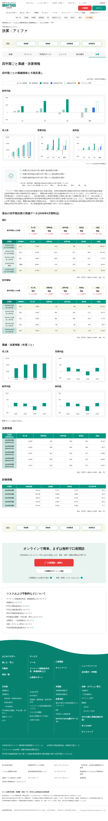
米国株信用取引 (62, 694)
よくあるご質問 (42, 3)
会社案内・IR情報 (57, 3)
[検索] (96, 3)
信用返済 (92, 43)
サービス (45, 13)
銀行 (80, 17)
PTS (3, 720)
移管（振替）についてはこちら (68, 578)
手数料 (36, 13)
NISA (65, 17)
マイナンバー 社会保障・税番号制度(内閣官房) (19, 749)
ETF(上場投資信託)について (17, 606)
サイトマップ (87, 732)
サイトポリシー (33, 778)
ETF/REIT (33, 696)
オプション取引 (87, 698)
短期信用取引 (8, 702)
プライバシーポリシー (61, 778)
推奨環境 (83, 778)
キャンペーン (66, 13)
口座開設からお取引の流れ (39, 578)
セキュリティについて (61, 765)
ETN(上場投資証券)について (17, 610)
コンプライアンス (60, 771)
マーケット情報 (79, 13)
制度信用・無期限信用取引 (13, 698)
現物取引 (5, 690)
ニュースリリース (89, 666)
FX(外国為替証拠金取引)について (19, 628)
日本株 (26, 17)
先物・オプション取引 (91, 686)
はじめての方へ (11, 13)
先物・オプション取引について (18, 624)
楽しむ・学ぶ (25, 13)
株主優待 (80, 54)
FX (48, 17)
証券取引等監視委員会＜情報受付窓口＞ (62, 745)
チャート (28, 54)
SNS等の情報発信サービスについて (14, 781)
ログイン (99, 8)
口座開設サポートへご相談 (54, 571)
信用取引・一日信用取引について (19, 620)
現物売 (48, 43)
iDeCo (72, 17)
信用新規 (70, 43)
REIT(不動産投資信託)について (18, 613)
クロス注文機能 (36, 712)
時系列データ (45, 54)
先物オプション (56, 17)
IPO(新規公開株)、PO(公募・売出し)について (23, 617)
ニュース (62, 54)
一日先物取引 (87, 694)
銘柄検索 (102, 3)
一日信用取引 (8, 706)
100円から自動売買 (63, 714)
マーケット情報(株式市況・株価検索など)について (25, 599)
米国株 (33, 17)
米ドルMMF (87, 726)
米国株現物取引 (62, 690)
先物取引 (85, 690)
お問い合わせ (30, 3)
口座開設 (85, 8)
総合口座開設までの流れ (39, 716)
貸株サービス (7, 717)
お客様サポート (95, 13)
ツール (54, 13)
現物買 (26, 43)
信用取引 (5, 694)
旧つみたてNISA (89, 711)
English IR (71, 3)
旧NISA (86, 707)
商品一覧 (18, 17)
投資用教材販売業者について (37, 771)
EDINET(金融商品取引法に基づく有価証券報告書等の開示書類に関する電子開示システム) (36, 754)
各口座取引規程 (7, 765)
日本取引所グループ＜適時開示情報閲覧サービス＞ (21, 745)
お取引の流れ (35, 720)
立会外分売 (34, 692)
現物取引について (13, 602)
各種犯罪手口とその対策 (36, 765)
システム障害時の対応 (9, 771)
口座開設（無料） (55, 563)
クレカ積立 (89, 17)
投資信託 (41, 17)
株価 (11, 54)
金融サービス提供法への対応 (11, 778)
